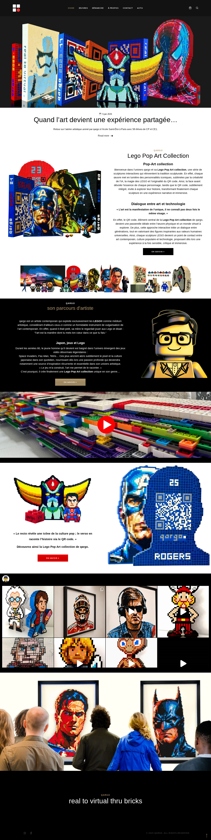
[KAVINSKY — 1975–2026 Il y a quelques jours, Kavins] (131, 612)
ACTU (140, 8)
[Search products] (196, 8)
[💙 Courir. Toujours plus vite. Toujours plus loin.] (183, 663)
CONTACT (128, 8)
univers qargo (142, 169)
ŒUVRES (83, 8)
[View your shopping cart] (190, 8)
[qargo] (16, 8)
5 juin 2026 (107, 114)
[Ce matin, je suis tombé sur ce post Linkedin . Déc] (28, 663)
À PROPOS (113, 8)
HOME (71, 8)
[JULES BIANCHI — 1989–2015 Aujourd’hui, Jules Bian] (80, 612)
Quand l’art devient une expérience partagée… (105, 120)
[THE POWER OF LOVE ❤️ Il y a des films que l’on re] (28, 612)
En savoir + (158, 252)
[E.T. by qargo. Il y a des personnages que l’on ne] (131, 663)
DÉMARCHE (98, 8)
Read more (103, 135)
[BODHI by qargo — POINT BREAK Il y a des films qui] (80, 663)
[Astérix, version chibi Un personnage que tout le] (183, 612)
